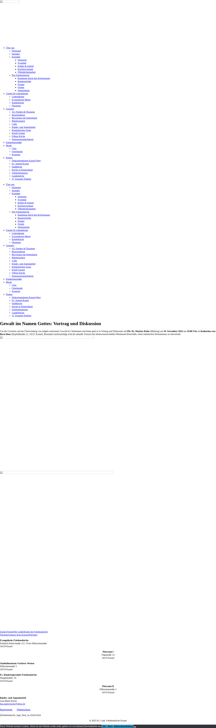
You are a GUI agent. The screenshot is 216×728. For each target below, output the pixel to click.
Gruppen (10, 109)
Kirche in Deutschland (22, 170)
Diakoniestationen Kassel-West (26, 160)
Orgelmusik (17, 151)
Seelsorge (22, 60)
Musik (9, 145)
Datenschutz (23, 709)
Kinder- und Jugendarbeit (23, 127)
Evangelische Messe (21, 99)
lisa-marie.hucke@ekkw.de (12, 704)
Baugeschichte (24, 81)
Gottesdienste (18, 96)
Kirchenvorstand (25, 69)
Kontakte (16, 57)
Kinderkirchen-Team (21, 130)
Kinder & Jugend (26, 66)
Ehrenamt (16, 51)
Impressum (6, 709)
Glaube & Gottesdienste (17, 93)
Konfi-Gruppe (18, 133)
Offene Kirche (18, 136)
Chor (14, 148)
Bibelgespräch (18, 121)
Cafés (14, 124)
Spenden (16, 54)
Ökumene (16, 106)
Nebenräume (24, 90)
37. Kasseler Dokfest (21, 179)
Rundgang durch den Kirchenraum (34, 78)
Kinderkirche (18, 102)
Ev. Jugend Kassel (20, 163)
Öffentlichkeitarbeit (27, 72)
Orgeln (21, 87)
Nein (110, 726)
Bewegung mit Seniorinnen (24, 118)
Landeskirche (18, 176)
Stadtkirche (17, 167)
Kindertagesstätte (14, 142)
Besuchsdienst (18, 115)
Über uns (10, 48)
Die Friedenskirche (20, 75)
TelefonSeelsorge (20, 173)
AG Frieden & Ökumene (23, 112)
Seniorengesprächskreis (23, 139)
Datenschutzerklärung (123, 726)
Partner (9, 157)
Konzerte (16, 154)
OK (104, 726)
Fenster (21, 84)
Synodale (22, 63)
